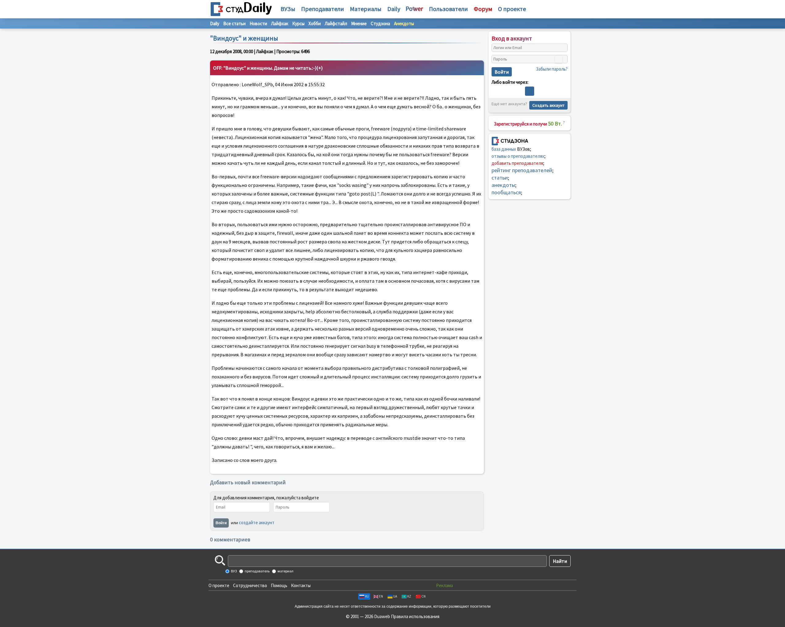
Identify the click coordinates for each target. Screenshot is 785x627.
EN (381, 596)
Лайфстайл (336, 23)
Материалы (365, 9)
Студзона (380, 23)
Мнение (359, 23)
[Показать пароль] (558, 59)
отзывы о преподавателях (518, 156)
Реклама (444, 585)
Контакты (301, 585)
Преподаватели (322, 9)
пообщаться (506, 192)
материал (285, 571)
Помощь (279, 585)
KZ (409, 596)
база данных (504, 149)
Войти (221, 523)
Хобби (314, 23)
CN (423, 596)
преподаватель (257, 571)
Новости (258, 23)
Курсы (298, 23)
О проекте (219, 585)
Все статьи (234, 23)
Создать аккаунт (548, 105)
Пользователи (448, 9)
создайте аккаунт (256, 522)
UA (395, 596)
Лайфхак (279, 23)
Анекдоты (404, 23)
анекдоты (503, 184)
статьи (500, 177)
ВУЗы (288, 9)
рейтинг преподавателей (522, 170)
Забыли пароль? (552, 69)
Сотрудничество (250, 585)
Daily (393, 9)
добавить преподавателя (517, 163)
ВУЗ (233, 571)
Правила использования (415, 616)
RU (367, 596)
